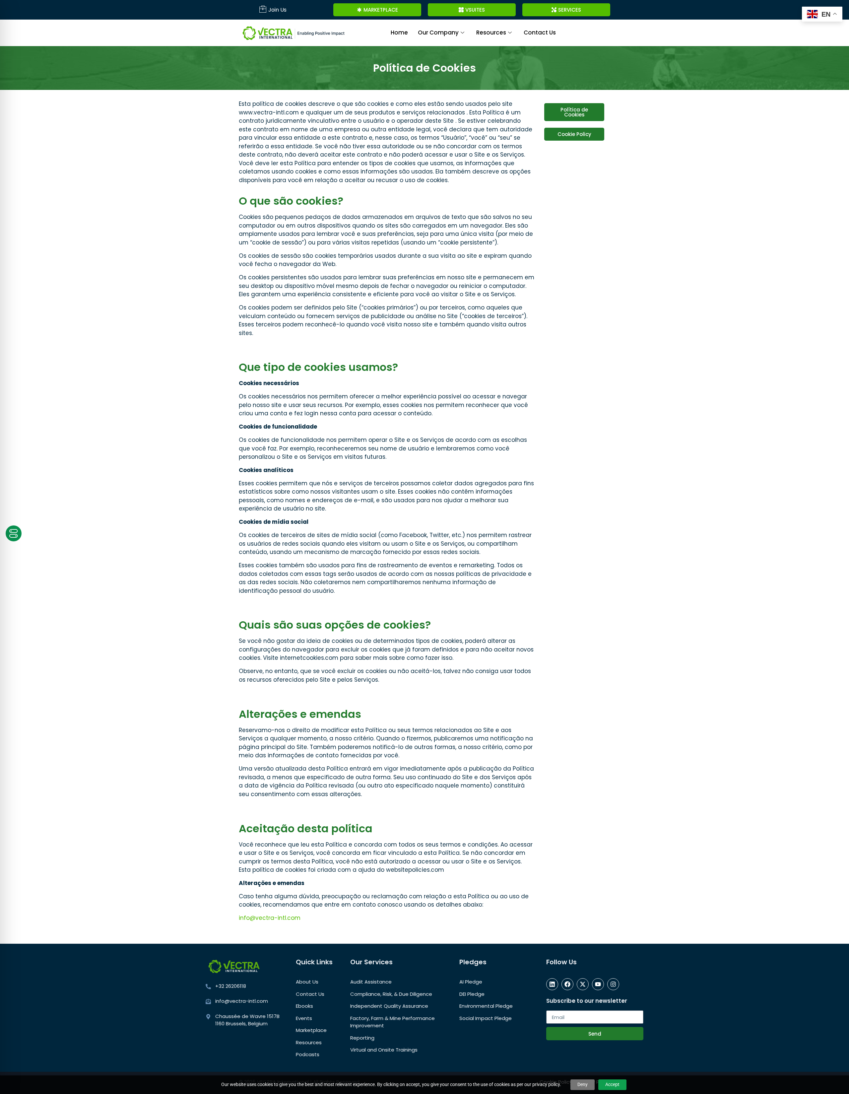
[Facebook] (567, 984)
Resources (491, 32)
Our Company (438, 32)
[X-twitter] (583, 984)
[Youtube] (598, 984)
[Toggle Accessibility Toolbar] (13, 533)
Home (399, 32)
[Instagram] (613, 984)
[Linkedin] (552, 984)
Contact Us (540, 32)
